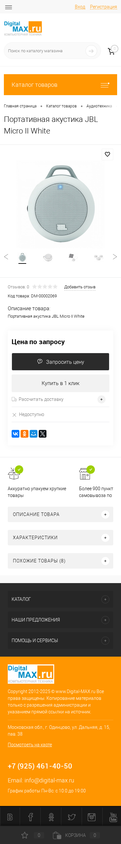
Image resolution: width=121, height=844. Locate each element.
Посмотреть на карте (30, 744)
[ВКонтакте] (15, 434)
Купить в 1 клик (60, 383)
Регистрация (103, 6)
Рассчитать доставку (41, 399)
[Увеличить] (60, 204)
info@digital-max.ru (49, 780)
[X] (42, 434)
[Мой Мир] (33, 434)
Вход (80, 6)
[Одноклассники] (24, 434)
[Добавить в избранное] (107, 154)
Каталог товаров (34, 84)
